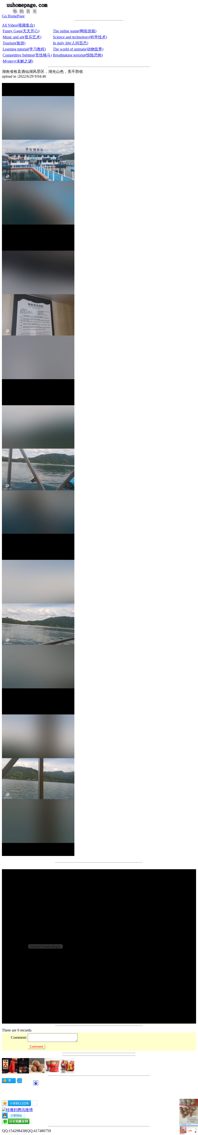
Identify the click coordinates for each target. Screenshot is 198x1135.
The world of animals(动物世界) (78, 49)
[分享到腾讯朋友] (16, 1123)
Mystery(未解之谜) (18, 61)
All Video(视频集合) (18, 25)
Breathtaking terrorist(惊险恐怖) (78, 55)
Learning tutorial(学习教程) (24, 49)
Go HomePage (13, 16)
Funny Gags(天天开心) (21, 31)
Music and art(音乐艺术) (22, 37)
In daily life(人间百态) (70, 43)
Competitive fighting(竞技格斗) (27, 55)
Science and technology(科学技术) (80, 37)
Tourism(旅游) (14, 43)
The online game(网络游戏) (74, 31)
